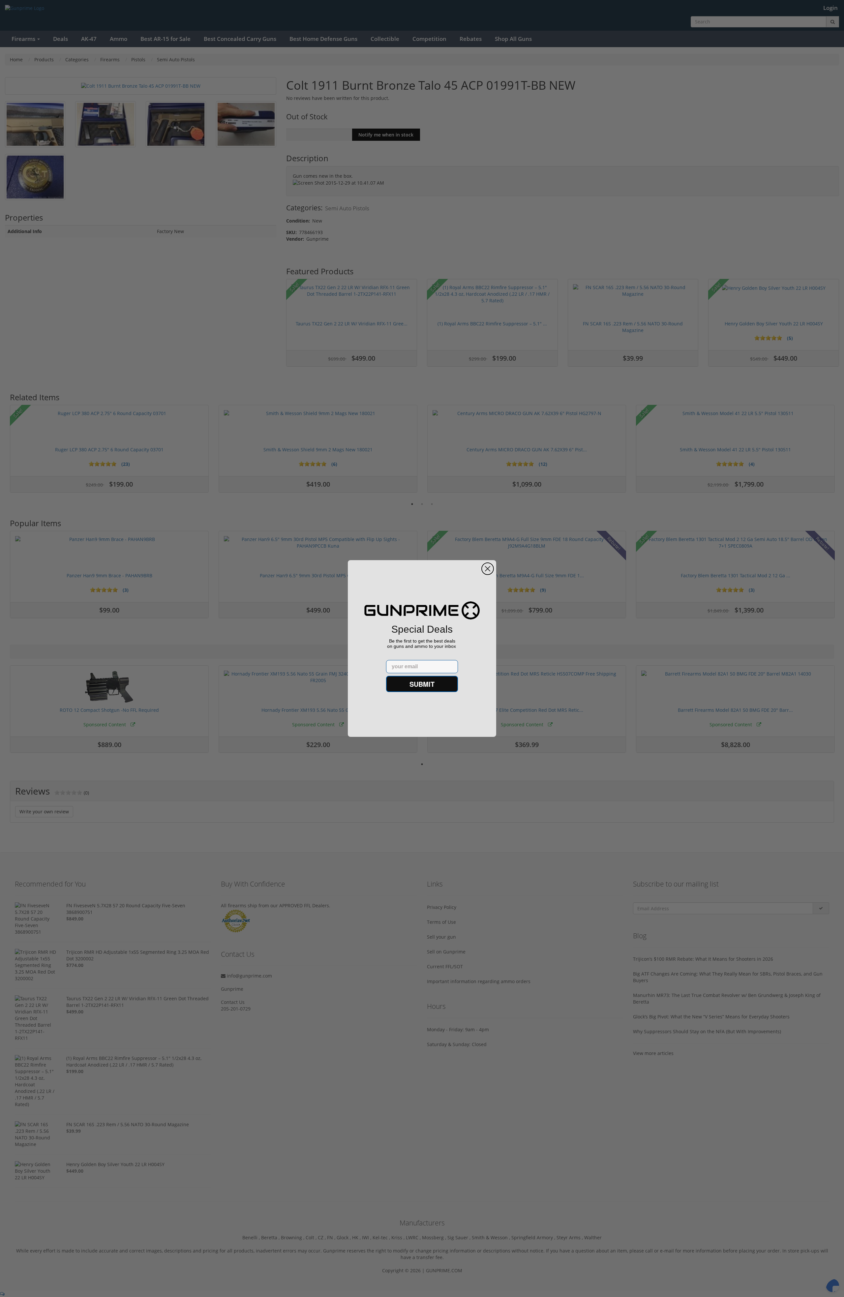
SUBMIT (422, 684)
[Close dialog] (488, 569)
